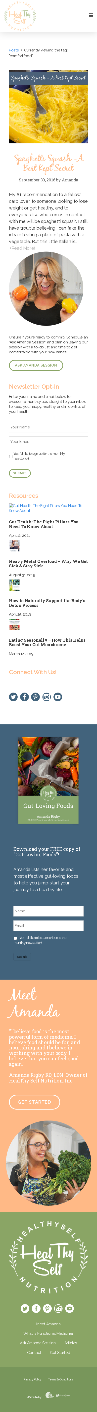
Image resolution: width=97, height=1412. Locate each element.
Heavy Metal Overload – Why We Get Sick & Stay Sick (48, 563)
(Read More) (22, 248)
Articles (70, 1343)
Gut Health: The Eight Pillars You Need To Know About (44, 524)
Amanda (70, 179)
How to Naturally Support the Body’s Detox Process (47, 603)
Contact (34, 1352)
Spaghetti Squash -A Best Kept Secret (48, 164)
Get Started (34, 1102)
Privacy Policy (32, 1379)
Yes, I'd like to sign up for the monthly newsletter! (39, 456)
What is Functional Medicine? (48, 1333)
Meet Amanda (48, 1324)
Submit (19, 473)
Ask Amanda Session (36, 365)
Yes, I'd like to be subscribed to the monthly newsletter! (39, 940)
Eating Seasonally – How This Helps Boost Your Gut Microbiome (47, 642)
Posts (14, 50)
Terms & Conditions (60, 1379)
